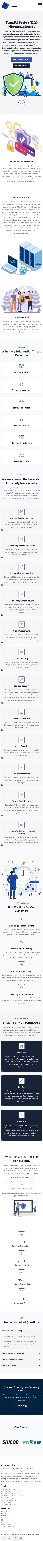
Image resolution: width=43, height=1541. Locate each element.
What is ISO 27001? (9, 1365)
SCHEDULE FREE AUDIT (20, 60)
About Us (4, 1511)
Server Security (6, 1502)
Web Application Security (9, 1489)
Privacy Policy (6, 1524)
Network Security (7, 1498)
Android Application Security (11, 1491)
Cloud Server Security (8, 1500)
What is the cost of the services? (13, 1353)
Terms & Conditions (7, 1526)
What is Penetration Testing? (12, 1331)
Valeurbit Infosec (33, 1534)
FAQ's (3, 1522)
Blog (2, 1520)
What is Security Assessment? (12, 1359)
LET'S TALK (20, 1406)
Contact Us (5, 1513)
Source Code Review (8, 1504)
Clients (3, 1516)
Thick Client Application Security (12, 1496)
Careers (3, 1518)
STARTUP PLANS (20, 66)
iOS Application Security (9, 1493)
